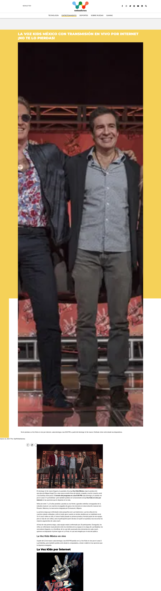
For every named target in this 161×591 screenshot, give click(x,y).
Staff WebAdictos (19, 439)
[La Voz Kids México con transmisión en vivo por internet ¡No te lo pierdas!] (80, 234)
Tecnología (53, 15)
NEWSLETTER (27, 6)
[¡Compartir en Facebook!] (28, 445)
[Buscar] (146, 6)
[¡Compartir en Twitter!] (32, 445)
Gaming (109, 15)
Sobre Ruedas (97, 15)
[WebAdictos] (80, 6)
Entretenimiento (69, 15)
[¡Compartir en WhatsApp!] (36, 445)
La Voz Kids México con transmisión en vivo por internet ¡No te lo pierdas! (78, 36)
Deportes (83, 15)
